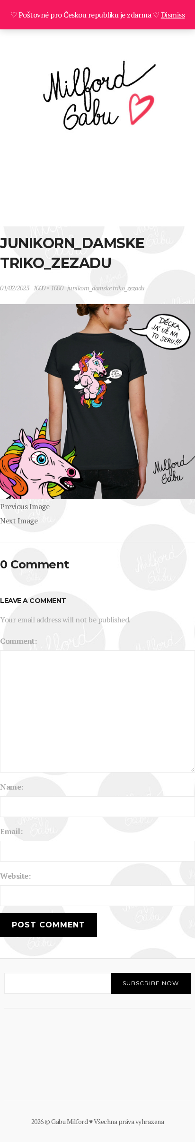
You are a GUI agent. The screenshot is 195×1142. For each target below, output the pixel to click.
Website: (15, 876)
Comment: (18, 641)
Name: (11, 787)
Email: (11, 831)
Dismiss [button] (173, 14)
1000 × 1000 (48, 287)
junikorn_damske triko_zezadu (106, 287)
